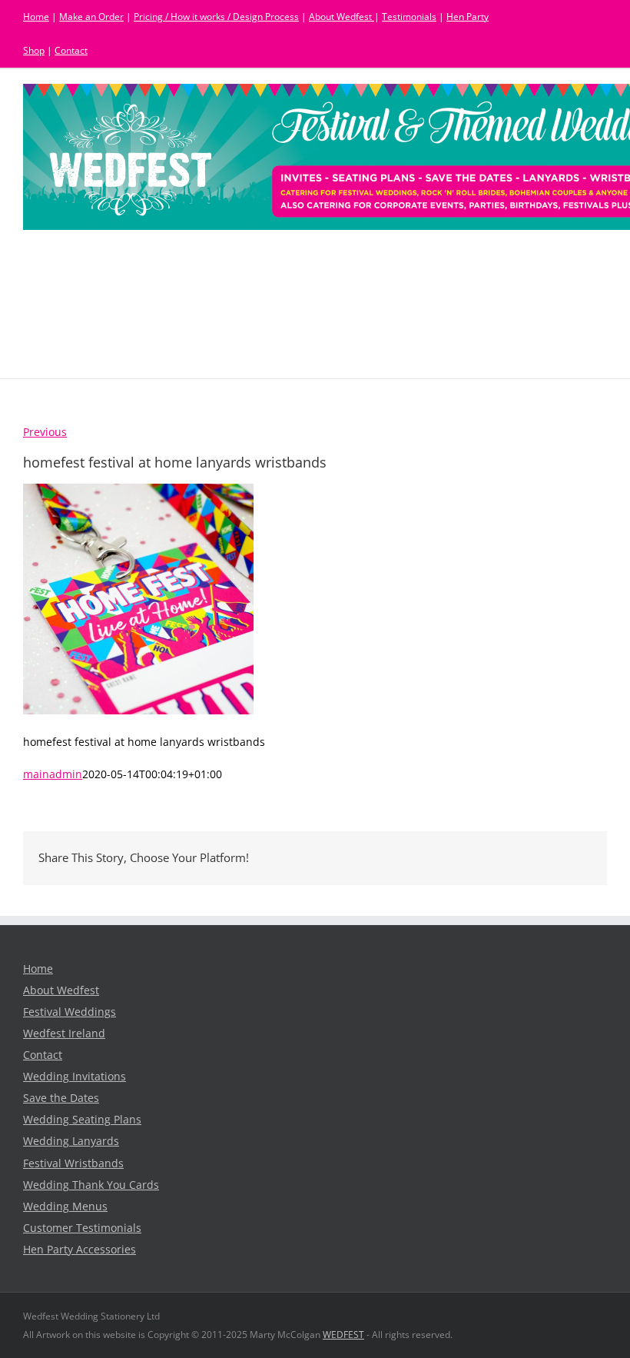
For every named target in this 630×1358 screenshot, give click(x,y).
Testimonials (409, 16)
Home (36, 16)
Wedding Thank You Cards (91, 1185)
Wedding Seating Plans (82, 1120)
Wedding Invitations (74, 1076)
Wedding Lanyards (71, 1141)
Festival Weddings (69, 1012)
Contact (71, 50)
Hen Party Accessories (79, 1249)
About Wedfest (341, 16)
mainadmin (52, 774)
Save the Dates (61, 1098)
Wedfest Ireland (64, 1033)
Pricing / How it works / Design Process (216, 16)
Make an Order (91, 16)
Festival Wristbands (73, 1163)
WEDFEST (343, 1334)
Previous (45, 432)
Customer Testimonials (82, 1228)
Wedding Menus (65, 1206)
